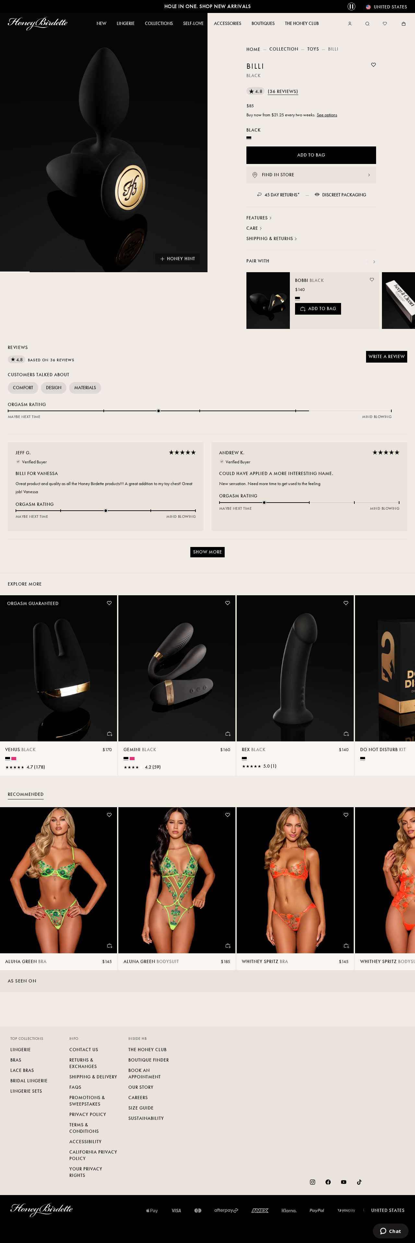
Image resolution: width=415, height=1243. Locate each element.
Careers (138, 1097)
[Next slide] (374, 262)
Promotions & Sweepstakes (87, 1101)
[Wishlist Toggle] (373, 64)
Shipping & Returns (269, 238)
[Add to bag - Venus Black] (109, 733)
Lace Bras (22, 1070)
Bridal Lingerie (29, 1081)
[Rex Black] (295, 668)
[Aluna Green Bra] (58, 880)
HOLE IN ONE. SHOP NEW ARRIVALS (207, 6)
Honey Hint (181, 258)
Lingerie (20, 1049)
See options (327, 115)
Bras (15, 1060)
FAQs (75, 1087)
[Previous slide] (368, 262)
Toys (313, 49)
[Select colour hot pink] (13, 758)
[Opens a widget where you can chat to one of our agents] (391, 1232)
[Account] (351, 23)
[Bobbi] (268, 300)
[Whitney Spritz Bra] (295, 880)
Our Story (141, 1087)
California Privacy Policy (93, 1155)
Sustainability (146, 1118)
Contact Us (83, 1049)
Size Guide (141, 1108)
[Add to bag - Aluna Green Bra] (109, 945)
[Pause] (351, 6)
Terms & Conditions (84, 1128)
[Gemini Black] (176, 668)
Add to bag (311, 155)
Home (253, 49)
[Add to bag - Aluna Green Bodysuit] (227, 945)
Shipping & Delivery (93, 1077)
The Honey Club (147, 1049)
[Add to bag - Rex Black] (346, 733)
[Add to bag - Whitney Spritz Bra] (346, 945)
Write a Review (388, 358)
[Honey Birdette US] (39, 23)
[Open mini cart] (402, 24)
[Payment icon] (346, 1210)
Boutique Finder (148, 1060)
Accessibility (85, 1141)
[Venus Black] (58, 668)
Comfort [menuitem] (23, 387)
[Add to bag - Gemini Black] (227, 733)
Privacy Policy (87, 1114)
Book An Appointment (144, 1074)
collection (283, 49)
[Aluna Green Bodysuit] (176, 880)
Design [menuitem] (53, 387)
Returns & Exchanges (83, 1063)
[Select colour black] (297, 298)
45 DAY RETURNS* (282, 195)
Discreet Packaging (344, 195)
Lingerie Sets (26, 1091)
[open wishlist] (385, 24)
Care (252, 228)
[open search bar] (367, 24)
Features (257, 218)
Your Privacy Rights (85, 1172)
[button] (272, 91)
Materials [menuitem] (85, 387)
